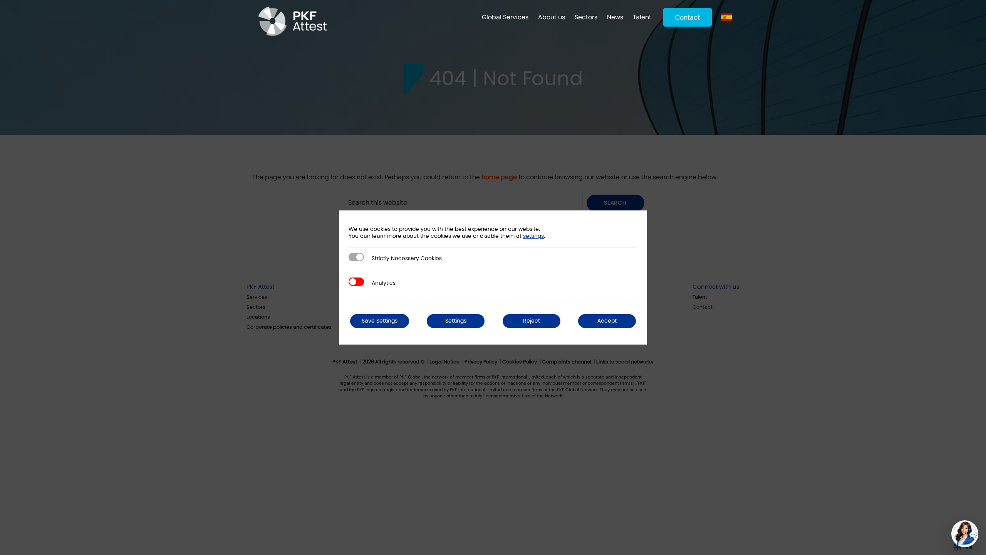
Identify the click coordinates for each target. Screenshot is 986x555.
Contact (687, 17)
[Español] (729, 17)
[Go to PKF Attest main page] (292, 21)
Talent (642, 17)
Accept (607, 321)
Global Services (505, 17)
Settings (455, 321)
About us (551, 17)
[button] (964, 533)
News (615, 17)
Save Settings (379, 321)
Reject (531, 321)
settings (533, 236)
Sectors (586, 17)
